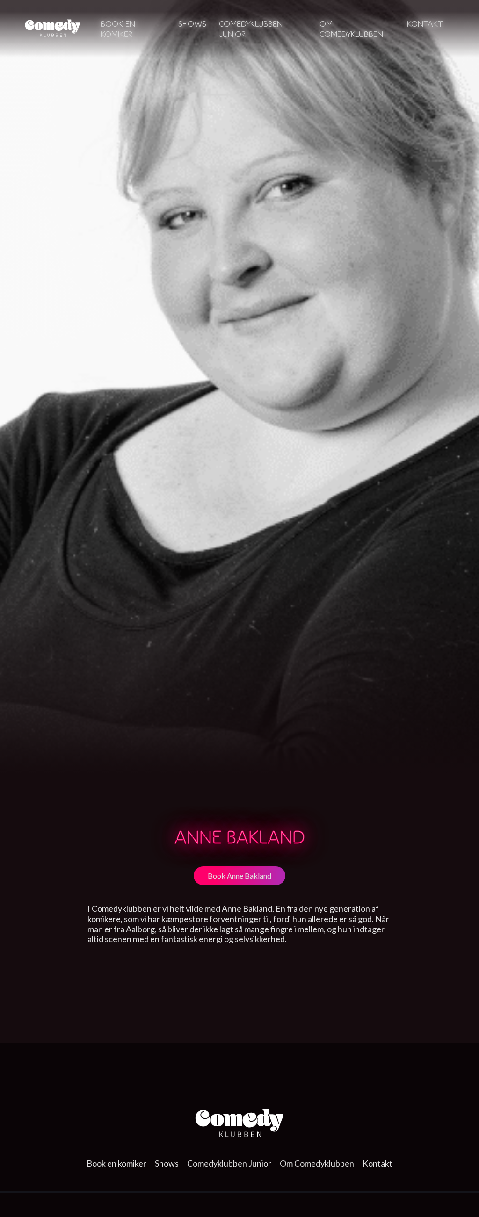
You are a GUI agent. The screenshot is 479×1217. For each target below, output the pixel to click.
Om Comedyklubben (351, 29)
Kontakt (425, 24)
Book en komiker (118, 29)
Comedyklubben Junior (229, 1163)
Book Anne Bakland (239, 875)
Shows (192, 24)
